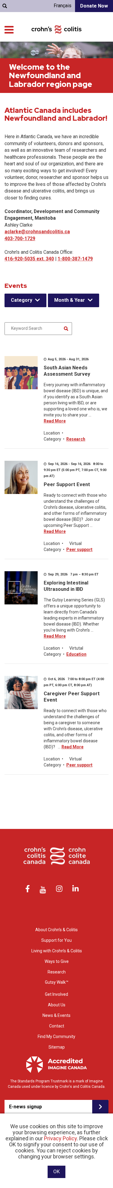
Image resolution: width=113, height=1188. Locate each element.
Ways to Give (57, 961)
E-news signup (25, 1107)
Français (62, 5)
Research (75, 439)
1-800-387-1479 (75, 259)
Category (21, 300)
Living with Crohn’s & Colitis (56, 950)
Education (76, 654)
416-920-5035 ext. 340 (29, 259)
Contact (56, 1026)
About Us (56, 1004)
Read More (55, 421)
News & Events (56, 1015)
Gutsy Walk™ (56, 982)
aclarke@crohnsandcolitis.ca (37, 231)
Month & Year (69, 300)
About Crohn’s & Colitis (56, 929)
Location (52, 433)
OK (56, 1171)
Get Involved (56, 994)
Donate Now (94, 6)
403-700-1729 (20, 238)
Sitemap (57, 1047)
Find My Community (56, 1036)
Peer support (79, 549)
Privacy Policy (60, 1138)
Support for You (56, 940)
